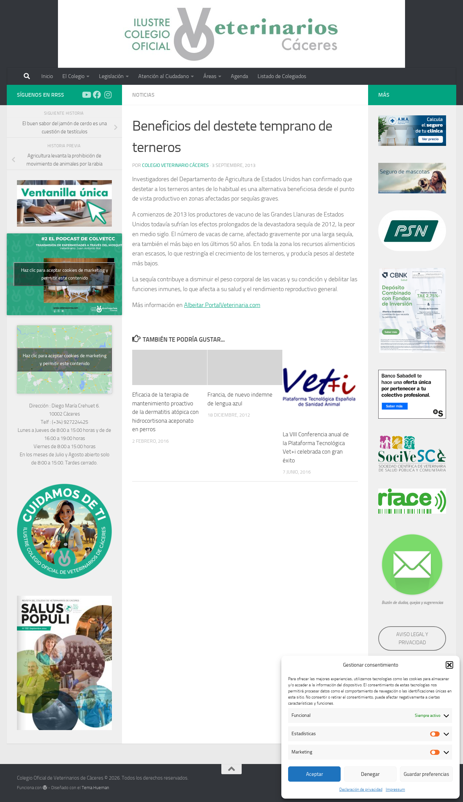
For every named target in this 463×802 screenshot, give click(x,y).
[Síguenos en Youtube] (86, 95)
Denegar (370, 774)
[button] (449, 665)
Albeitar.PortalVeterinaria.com (222, 305)
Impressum (395, 789)
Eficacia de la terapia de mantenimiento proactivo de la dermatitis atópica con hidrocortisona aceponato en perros (165, 412)
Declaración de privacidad (360, 789)
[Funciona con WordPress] (45, 787)
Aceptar (314, 774)
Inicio (47, 76)
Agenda (239, 76)
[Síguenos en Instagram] (108, 95)
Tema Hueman (95, 787)
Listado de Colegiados (282, 76)
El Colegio (73, 76)
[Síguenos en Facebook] (97, 95)
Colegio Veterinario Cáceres (175, 165)
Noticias (143, 95)
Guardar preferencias (426, 774)
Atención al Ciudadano (163, 76)
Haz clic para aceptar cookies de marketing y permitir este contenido (64, 274)
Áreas (209, 76)
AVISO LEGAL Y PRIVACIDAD (412, 638)
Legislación (111, 76)
